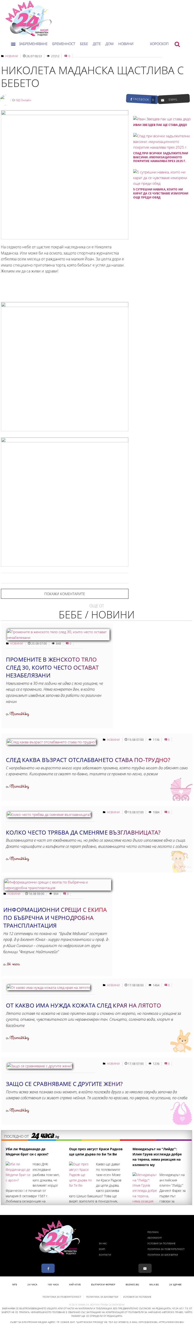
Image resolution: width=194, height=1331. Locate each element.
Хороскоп (159, 43)
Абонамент (154, 1237)
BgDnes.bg (132, 1284)
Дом (110, 43)
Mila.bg (154, 1284)
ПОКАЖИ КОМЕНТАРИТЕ (64, 593)
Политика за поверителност (166, 1249)
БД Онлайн (23, 100)
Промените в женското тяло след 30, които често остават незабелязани (52, 667)
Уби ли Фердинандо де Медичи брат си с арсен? (27, 1151)
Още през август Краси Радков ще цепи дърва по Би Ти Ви (96, 1151)
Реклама (153, 1232)
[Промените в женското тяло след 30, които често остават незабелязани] (58, 637)
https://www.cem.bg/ (171, 1322)
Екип (102, 1249)
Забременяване (33, 43)
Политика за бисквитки (162, 1254)
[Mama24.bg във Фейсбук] (48, 1268)
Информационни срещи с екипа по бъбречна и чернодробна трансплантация (55, 917)
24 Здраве (175, 1284)
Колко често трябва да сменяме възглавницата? (83, 832)
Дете (97, 43)
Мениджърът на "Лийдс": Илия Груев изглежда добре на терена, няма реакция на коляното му (157, 1157)
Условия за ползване (161, 1243)
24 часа (13, 964)
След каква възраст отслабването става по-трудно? (88, 760)
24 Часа (32, 1284)
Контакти (105, 1254)
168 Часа (53, 1284)
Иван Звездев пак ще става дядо (160, 125)
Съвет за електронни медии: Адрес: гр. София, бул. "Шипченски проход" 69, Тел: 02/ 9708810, (69, 1322)
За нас (103, 1243)
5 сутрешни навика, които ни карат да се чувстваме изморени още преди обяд (161, 193)
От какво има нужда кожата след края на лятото (83, 1005)
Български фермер (103, 1284)
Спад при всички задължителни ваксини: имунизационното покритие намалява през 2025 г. (160, 157)
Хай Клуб (75, 1284)
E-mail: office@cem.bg (143, 1322)
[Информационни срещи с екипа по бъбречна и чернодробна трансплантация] (57, 887)
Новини (125, 43)
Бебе (84, 43)
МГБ (14, 1284)
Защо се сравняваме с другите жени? (64, 1084)
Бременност (63, 43)
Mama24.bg (19, 714)
